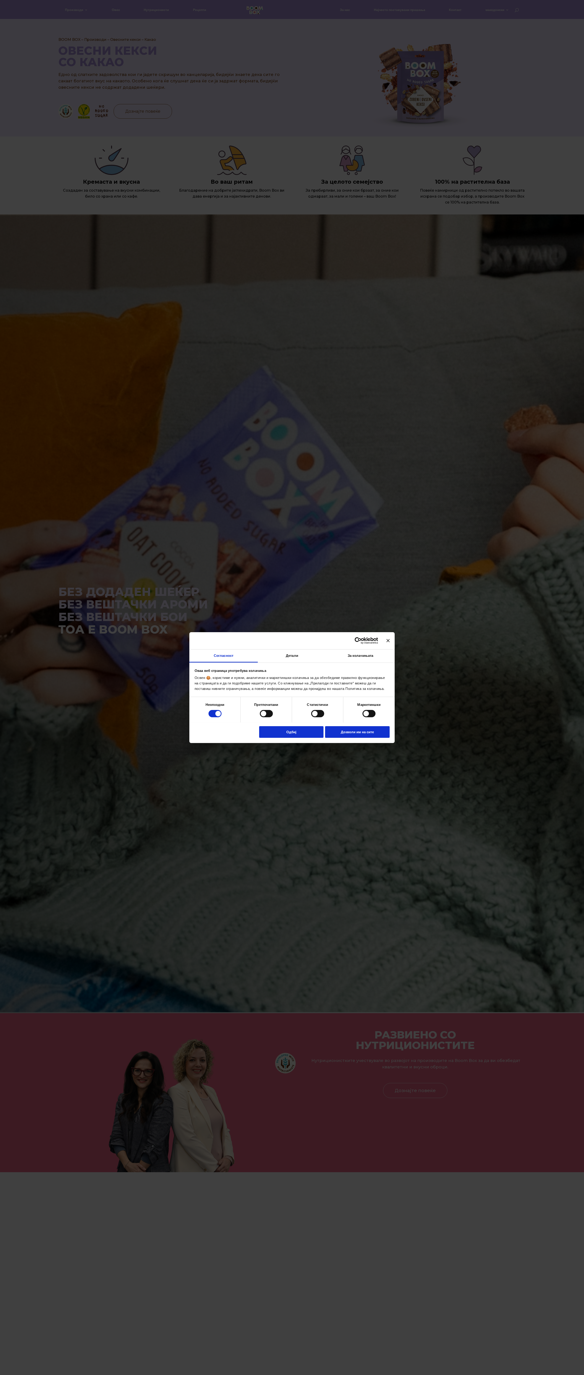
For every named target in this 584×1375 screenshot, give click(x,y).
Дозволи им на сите (357, 732)
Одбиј (291, 732)
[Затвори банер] (388, 640)
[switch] (266, 713)
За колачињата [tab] (360, 655)
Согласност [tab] (223, 655)
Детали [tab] (292, 655)
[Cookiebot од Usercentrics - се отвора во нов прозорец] (358, 640)
